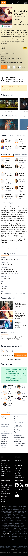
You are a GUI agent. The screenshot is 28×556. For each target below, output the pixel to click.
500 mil (4, 538)
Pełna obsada (5, 421)
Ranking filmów (5, 467)
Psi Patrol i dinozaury (7, 520)
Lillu (9, 392)
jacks (24, 392)
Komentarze (4, 438)
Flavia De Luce (21, 519)
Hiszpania (25, 24)
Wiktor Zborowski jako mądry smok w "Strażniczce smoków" (20, 305)
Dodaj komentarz (20, 355)
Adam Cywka (23, 180)
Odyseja (5, 523)
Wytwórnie (4, 443)
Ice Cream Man (18, 520)
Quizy (3, 475)
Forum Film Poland (6, 264)
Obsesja (23, 526)
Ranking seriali (19, 462)
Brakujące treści (19, 477)
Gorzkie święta (22, 506)
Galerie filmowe (5, 471)
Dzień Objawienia (8, 526)
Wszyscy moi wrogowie (8, 517)
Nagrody (3, 439)
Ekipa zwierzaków (20, 522)
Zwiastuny (5, 95)
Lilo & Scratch (19, 535)
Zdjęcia (4, 115)
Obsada (4, 135)
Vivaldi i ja (14, 512)
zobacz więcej (4, 43)
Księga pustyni (7, 512)
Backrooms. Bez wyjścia (14, 525)
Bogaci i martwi (22, 511)
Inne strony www (6, 449)
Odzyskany (18, 517)
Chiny (8, 278)
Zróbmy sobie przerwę (16, 508)
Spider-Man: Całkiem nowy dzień (14, 521)
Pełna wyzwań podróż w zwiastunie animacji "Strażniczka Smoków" (21, 324)
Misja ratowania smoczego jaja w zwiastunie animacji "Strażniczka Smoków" (20, 315)
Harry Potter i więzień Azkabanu (14, 528)
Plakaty (16, 428)
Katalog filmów (5, 460)
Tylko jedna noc (13, 519)
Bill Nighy (8, 140)
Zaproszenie (16, 523)
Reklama (20, 552)
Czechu (10, 403)
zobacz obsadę (21, 136)
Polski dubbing (7, 154)
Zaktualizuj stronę (19, 438)
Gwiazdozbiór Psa (12, 506)
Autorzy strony (18, 445)
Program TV (18, 460)
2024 (25, 14)
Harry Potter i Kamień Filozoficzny (16, 529)
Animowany (17, 22)
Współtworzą (6, 364)
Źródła (3, 501)
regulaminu (14, 549)
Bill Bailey (8, 146)
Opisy (10, 203)
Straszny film (17, 526)
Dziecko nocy (22, 536)
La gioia (15, 533)
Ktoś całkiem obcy (13, 536)
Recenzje (4, 332)
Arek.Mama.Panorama (7, 516)
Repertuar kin (5, 462)
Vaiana (10, 523)
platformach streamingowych (14, 81)
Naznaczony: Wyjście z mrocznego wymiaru (13, 510)
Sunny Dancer (6, 508)
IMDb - (13, 293)
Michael (3, 528)
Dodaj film (18, 468)
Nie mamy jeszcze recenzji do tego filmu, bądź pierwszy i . (12, 338)
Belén (19, 533)
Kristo (24, 386)
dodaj (15, 116)
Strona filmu (4, 419)
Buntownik (16, 509)
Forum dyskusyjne (6, 484)
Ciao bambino (11, 535)
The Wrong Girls (16, 514)
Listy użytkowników (7, 486)
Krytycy (3, 499)
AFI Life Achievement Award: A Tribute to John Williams (13, 530)
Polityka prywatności (12, 552)
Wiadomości (6, 298)
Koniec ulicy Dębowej (19, 516)
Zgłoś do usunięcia (19, 443)
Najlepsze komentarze (8, 355)
